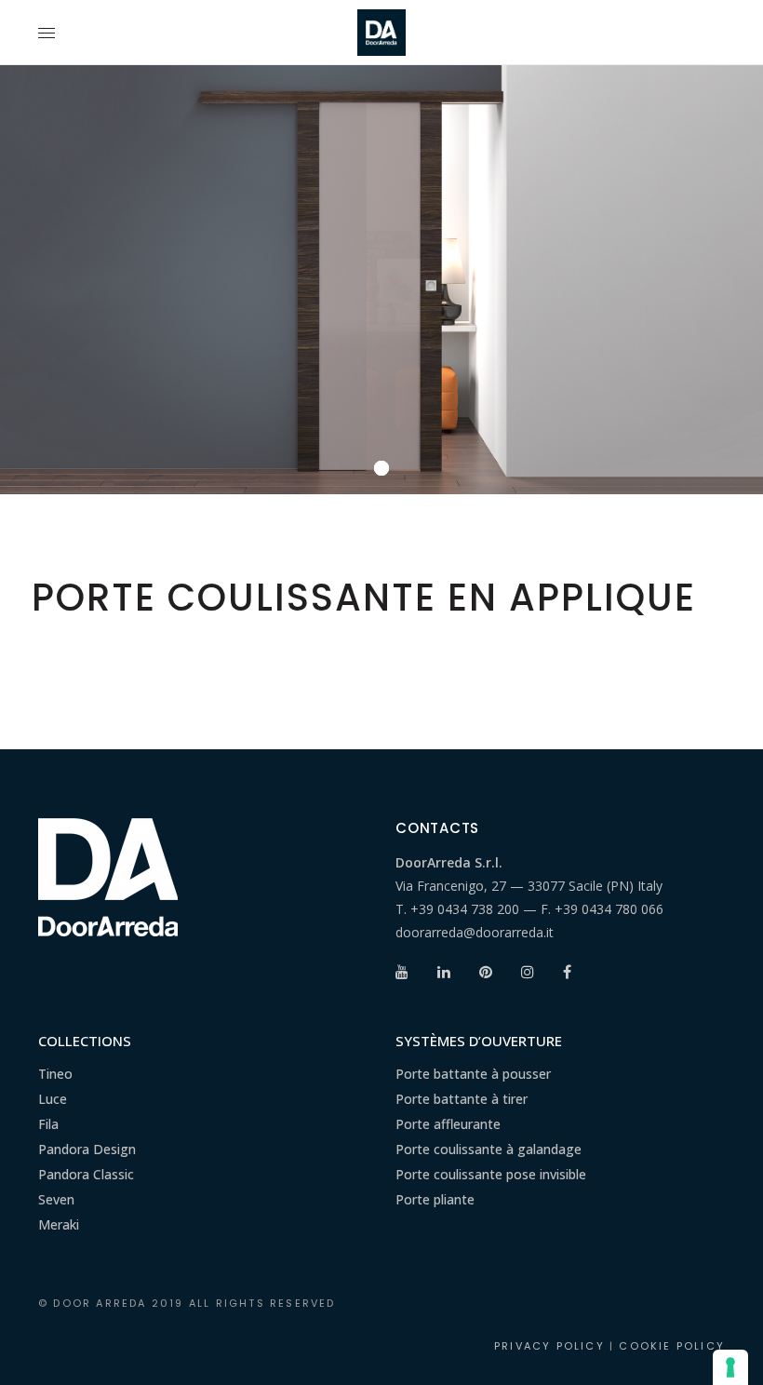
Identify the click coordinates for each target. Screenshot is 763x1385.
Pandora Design (87, 1149)
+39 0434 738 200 (464, 909)
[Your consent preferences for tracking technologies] (730, 1367)
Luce (52, 1099)
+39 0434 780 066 (609, 909)
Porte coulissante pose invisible (490, 1174)
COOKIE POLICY (672, 1345)
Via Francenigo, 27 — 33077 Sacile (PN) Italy (529, 885)
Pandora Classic (86, 1174)
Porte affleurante (448, 1124)
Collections (84, 1040)
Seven (56, 1199)
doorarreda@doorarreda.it (474, 932)
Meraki (58, 1224)
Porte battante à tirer (461, 1099)
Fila (48, 1124)
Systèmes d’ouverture (478, 1040)
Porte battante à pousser (473, 1073)
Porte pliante (435, 1199)
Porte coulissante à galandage (488, 1149)
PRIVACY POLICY (549, 1345)
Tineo (55, 1073)
